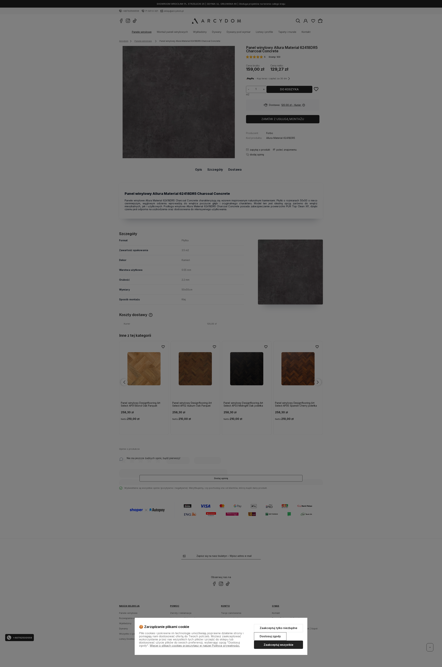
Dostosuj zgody (270, 636)
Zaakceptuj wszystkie (278, 644)
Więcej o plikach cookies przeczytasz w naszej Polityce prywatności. (195, 645)
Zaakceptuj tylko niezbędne (278, 628)
